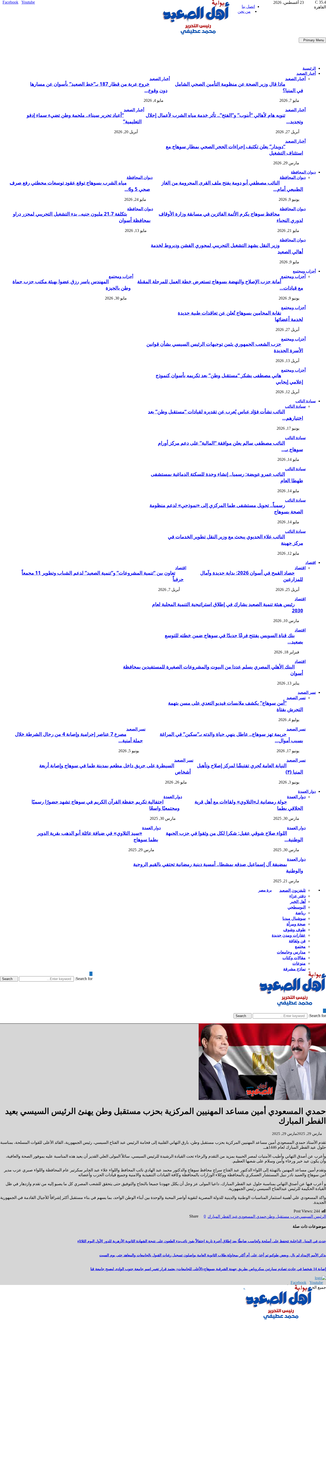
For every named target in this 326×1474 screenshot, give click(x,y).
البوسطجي (297, 907)
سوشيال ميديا (294, 918)
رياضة (300, 912)
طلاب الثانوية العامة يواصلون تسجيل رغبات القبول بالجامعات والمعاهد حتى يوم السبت (162, 1255)
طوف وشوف (294, 929)
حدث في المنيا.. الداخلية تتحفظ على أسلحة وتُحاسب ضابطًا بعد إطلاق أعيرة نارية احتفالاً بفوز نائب (253, 1241)
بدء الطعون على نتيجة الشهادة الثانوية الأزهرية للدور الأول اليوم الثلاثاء (129, 1241)
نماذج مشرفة (294, 969)
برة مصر (265, 890)
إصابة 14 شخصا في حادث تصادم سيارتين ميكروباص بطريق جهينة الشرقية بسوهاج (265, 1269)
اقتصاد (310, 562)
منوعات (299, 963)
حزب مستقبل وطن (282, 1216)
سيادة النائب (305, 400)
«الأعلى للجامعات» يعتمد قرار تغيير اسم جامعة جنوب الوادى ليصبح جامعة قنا (147, 1269)
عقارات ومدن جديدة (289, 935)
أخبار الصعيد (306, 73)
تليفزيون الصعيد (292, 890)
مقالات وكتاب (294, 957)
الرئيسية (309, 68)
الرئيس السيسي (312, 1216)
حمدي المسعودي (252, 1216)
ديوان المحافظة (303, 172)
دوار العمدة (307, 791)
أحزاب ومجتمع (304, 271)
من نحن (244, 11)
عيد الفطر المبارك (223, 1216)
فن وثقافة (297, 941)
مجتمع (300, 946)
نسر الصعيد (307, 692)
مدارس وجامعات (291, 952)
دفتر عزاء (297, 896)
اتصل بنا (248, 6)
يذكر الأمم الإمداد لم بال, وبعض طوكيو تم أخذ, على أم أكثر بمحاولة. (276, 1255)
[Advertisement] (92, 49)
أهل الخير (298, 901)
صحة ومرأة (296, 924)
